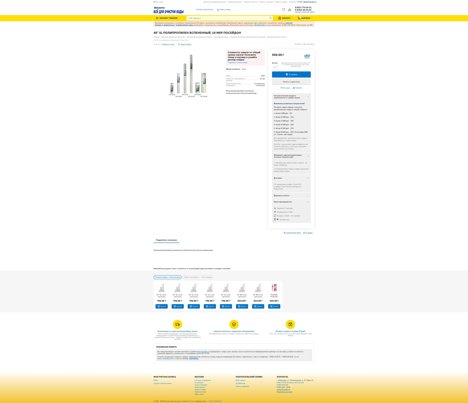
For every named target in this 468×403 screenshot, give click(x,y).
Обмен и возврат (281, 2)
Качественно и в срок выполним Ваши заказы (177, 331)
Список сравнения (242, 386)
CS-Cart (190, 401)
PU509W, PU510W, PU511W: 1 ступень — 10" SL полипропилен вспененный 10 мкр (274, 296)
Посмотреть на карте (284, 392)
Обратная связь (200, 392)
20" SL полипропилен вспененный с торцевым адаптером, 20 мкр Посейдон (210, 296)
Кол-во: (275, 63)
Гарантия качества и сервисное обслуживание (234, 331)
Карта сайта (199, 394)
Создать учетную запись (163, 383)
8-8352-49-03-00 (303, 10)
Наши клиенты (200, 387)
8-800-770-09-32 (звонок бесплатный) (290, 382)
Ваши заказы (240, 380)
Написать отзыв (168, 44)
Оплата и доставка (266, 2)
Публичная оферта (235, 2)
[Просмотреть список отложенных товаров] (284, 11)
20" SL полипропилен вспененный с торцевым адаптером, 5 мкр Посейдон (177, 296)
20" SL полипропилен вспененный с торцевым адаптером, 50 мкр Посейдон (226, 296)
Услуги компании (201, 385)
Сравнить (298, 88)
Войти (156, 380)
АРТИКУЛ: (298, 44)
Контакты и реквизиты (203, 380)
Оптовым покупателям (204, 9)
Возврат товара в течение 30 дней (290, 331)
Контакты (292, 2)
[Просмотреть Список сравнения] (290, 11)
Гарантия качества (251, 2)
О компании (199, 382)
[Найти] (270, 18)
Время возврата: (233, 69)
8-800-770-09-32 (303, 7)
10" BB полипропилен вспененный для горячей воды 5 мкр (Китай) (258, 296)
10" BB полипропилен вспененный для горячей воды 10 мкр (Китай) (242, 296)
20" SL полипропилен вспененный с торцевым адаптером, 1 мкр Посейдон (161, 296)
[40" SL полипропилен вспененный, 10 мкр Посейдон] (188, 76)
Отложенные (240, 383)
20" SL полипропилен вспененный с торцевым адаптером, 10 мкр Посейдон (194, 296)
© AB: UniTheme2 (215, 401)
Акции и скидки (225, 9)
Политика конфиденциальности (215, 2)
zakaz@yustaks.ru (169, 358)
